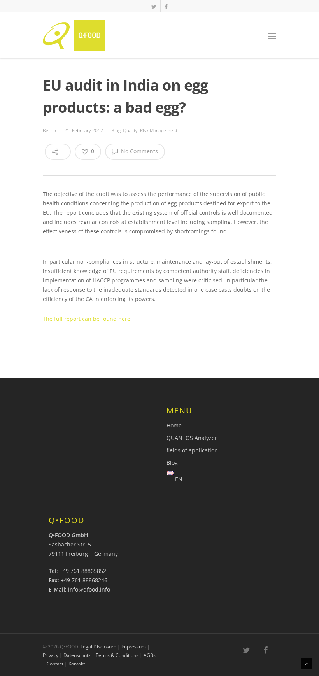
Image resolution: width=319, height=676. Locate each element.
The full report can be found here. (87, 318)
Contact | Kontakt (66, 663)
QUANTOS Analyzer (192, 437)
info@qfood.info (89, 589)
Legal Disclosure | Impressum (113, 646)
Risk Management (158, 130)
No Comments (138, 151)
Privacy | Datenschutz (67, 655)
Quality (130, 130)
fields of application (192, 450)
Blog (116, 130)
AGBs (150, 655)
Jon (52, 130)
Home (174, 425)
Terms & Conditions (117, 655)
